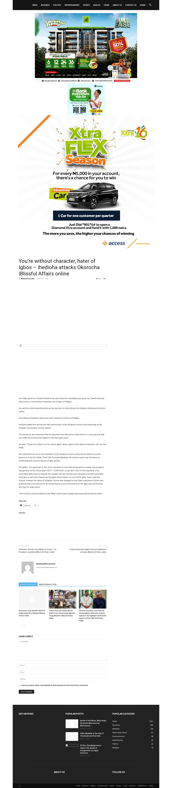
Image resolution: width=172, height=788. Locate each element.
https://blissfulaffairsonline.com (46, 567)
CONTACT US (130, 5)
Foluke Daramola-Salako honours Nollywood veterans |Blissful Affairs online (88, 550)
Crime (106, 5)
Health (96, 5)
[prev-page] (20, 625)
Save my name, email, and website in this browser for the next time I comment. (54, 685)
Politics (57, 5)
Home (142, 5)
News (35, 5)
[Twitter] (27, 284)
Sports (86, 5)
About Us (117, 5)
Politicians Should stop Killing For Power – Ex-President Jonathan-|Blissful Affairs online (38, 550)
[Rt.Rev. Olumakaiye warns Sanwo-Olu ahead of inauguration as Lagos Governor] (72, 748)
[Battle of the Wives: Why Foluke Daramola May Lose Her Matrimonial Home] (72, 723)
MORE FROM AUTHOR (48, 585)
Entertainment (72, 5)
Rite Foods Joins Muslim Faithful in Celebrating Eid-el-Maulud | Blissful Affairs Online (32, 613)
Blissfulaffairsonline (28, 279)
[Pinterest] (32, 284)
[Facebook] (21, 284)
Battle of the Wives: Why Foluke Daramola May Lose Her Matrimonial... (93, 723)
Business (45, 5)
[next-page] (24, 625)
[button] (150, 5)
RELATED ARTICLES (28, 585)
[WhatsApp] (38, 284)
